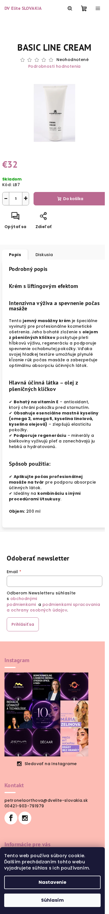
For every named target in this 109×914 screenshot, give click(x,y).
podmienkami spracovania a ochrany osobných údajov (53, 607)
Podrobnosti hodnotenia (54, 66)
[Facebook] (10, 818)
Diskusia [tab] (44, 254)
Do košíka (73, 198)
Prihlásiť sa (22, 624)
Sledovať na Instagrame (51, 764)
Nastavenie (52, 882)
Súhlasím (52, 900)
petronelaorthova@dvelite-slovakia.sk (46, 800)
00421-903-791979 (24, 806)
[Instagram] (24, 818)
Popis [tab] (15, 254)
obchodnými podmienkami (22, 601)
